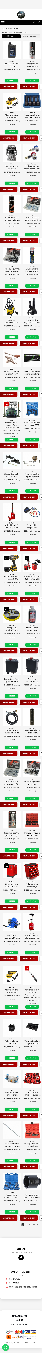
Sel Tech (32, 61)
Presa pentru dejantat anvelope (32, 321)
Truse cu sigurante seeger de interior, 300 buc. (12, 270)
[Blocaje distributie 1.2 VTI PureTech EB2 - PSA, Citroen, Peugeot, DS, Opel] (12, 461)
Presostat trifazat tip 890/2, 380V (11, 680)
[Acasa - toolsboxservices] (21, 15)
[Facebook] (21, 1257)
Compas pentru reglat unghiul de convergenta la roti (32, 475)
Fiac (11, 164)
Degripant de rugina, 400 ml (32, 64)
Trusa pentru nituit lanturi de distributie (32, 1144)
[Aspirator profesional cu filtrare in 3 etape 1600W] (12, 307)
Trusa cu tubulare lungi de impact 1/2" (32, 1042)
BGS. (11, 369)
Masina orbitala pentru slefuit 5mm (11, 116)
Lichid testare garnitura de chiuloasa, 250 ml (32, 629)
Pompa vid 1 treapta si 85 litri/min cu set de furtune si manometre (32, 526)
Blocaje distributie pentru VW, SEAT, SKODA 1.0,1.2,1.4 (32, 423)
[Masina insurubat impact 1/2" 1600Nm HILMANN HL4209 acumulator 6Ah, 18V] (12, 563)
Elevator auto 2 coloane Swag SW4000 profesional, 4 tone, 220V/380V (11, 423)
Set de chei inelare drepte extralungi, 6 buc (32, 372)
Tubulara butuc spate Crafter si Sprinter (11, 1042)
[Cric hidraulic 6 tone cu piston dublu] (12, 512)
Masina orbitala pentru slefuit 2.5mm (11, 991)
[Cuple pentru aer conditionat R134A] (32, 153)
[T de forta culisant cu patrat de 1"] (12, 358)
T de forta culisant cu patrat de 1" (11, 372)
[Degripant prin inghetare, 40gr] (32, 255)
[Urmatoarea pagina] (37, 1224)
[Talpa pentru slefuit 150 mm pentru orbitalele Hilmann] (12, 614)
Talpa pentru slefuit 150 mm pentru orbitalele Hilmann (11, 629)
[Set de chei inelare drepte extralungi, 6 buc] (32, 358)
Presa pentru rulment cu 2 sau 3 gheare (12, 1196)
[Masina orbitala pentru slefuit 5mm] (12, 102)
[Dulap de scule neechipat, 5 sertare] (32, 871)
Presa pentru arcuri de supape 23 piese (32, 1093)
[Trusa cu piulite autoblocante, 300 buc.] (12, 768)
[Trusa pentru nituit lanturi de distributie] (32, 1130)
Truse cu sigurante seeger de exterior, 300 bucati (32, 782)
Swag (11, 420)
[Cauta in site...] (39, 22)
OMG (11, 677)
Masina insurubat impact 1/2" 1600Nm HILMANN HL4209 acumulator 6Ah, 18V (12, 577)
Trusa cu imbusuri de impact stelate (32, 116)
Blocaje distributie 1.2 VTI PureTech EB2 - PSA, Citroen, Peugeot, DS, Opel (12, 475)
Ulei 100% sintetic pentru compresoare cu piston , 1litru (11, 64)
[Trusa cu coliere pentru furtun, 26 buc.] (32, 204)
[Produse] (3, 23)
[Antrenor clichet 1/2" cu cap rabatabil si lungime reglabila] (32, 975)
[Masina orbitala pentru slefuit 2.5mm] (12, 975)
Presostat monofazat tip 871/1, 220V (32, 680)
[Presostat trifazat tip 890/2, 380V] (12, 666)
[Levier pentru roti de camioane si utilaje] (12, 1130)
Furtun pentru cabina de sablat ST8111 (12, 731)
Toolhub (32, 113)
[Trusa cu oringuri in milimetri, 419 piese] (32, 819)
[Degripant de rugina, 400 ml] (32, 50)
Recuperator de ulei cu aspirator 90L (32, 936)
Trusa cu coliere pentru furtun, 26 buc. (32, 218)
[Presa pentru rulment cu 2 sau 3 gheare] (12, 1182)
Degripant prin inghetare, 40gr (32, 270)
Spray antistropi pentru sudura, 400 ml (11, 218)
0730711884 (14, 1282)
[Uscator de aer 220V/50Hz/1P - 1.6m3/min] (12, 871)
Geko (11, 933)
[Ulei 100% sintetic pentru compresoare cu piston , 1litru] (12, 50)
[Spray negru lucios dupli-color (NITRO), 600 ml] (32, 717)
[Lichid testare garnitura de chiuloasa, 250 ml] (32, 614)
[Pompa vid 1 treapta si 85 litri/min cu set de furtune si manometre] (32, 512)
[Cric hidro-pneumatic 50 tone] (12, 922)
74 (34, 1225)
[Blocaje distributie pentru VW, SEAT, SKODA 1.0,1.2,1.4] (32, 409)
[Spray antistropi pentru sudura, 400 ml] (12, 204)
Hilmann (12, 113)
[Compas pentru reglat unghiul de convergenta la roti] (32, 461)
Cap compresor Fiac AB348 (11, 167)
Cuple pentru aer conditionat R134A (32, 167)
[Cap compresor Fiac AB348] (12, 153)
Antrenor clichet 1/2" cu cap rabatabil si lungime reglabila (32, 991)
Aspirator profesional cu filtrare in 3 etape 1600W (11, 321)
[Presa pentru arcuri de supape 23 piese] (32, 1079)
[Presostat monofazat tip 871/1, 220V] (32, 666)
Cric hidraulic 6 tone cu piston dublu (11, 526)
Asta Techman (32, 164)
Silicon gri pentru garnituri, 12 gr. (11, 834)
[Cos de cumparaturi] (34, 22)
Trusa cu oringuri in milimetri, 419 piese (32, 834)
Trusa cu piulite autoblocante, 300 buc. (11, 782)
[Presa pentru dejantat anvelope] (32, 307)
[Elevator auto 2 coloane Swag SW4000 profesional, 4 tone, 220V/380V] (12, 409)
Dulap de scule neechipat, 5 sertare (32, 885)
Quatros (32, 420)
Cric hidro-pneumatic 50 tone (11, 936)
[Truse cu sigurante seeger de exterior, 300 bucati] (32, 768)
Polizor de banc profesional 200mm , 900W (11, 1093)
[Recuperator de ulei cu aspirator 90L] (32, 922)
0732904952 (14, 1278)
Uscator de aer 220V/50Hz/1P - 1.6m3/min (11, 885)
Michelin (11, 61)
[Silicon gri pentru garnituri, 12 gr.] (12, 819)
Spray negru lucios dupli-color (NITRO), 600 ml (32, 731)
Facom (32, 987)
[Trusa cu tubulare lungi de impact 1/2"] (32, 1028)
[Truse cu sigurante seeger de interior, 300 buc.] (12, 255)
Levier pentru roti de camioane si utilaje (11, 1144)
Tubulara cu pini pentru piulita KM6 (32, 1196)
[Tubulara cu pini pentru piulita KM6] (32, 1182)
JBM (32, 369)
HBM (32, 523)
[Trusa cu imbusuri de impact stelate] (32, 102)
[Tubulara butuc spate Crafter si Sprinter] (12, 1028)
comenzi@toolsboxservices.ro (22, 1286)
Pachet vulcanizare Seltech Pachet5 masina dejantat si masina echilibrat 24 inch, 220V (32, 577)
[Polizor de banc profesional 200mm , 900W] (12, 1079)
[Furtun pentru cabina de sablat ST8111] (12, 717)
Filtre (12, 36)
